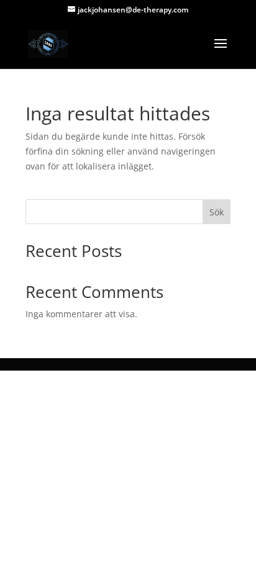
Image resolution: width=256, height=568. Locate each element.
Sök (216, 212)
